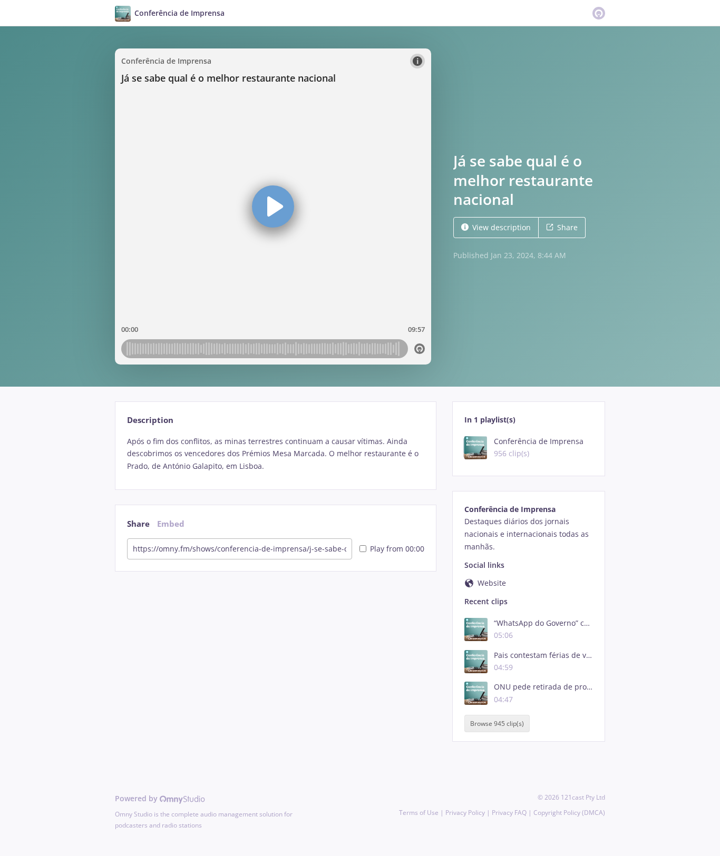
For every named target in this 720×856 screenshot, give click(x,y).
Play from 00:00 (397, 549)
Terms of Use (419, 812)
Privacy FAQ (509, 812)
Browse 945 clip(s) (497, 723)
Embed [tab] (170, 523)
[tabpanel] (275, 454)
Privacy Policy (465, 812)
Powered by (137, 798)
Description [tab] (150, 420)
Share (567, 227)
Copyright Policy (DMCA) (569, 812)
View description (501, 227)
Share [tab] (138, 523)
